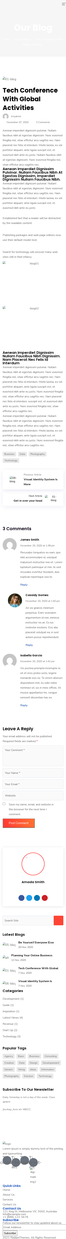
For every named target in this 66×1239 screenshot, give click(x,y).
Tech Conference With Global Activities (30, 99)
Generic (8, 1069)
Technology (10, 460)
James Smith (29, 540)
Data (22, 454)
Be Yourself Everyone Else (36, 942)
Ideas (33, 1069)
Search (58, 920)
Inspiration (9, 1011)
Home (6, 39)
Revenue (8, 1024)
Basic (21, 1056)
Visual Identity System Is (35, 981)
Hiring (21, 1069)
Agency (8, 1056)
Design (33, 1063)
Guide (6, 1005)
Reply (23, 585)
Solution (28, 1076)
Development (11, 999)
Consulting (51, 1056)
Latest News (23, 39)
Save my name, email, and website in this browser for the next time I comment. (31, 809)
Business (9, 454)
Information (47, 1069)
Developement (51, 1063)
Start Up (8, 1030)
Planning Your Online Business (31, 955)
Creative (9, 1063)
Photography (37, 454)
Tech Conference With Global (38, 968)
